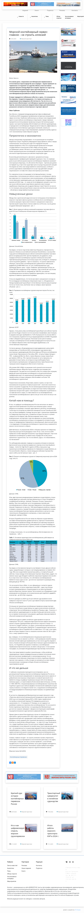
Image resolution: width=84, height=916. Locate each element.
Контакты (75, 10)
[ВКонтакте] (10, 763)
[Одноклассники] (13, 763)
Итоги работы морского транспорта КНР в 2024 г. (53, 830)
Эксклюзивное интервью (69, 17)
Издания (25, 10)
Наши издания (26, 868)
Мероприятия (11, 881)
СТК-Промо (77, 910)
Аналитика (10, 868)
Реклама (62, 10)
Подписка (50, 10)
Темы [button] (47, 16)
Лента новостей (12, 865)
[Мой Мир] (15, 763)
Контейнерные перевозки (18, 757)
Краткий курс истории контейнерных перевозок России (17, 798)
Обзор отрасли (59, 17)
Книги (37, 10)
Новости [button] (21, 16)
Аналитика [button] (35, 16)
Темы (9, 871)
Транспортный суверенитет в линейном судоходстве (53, 797)
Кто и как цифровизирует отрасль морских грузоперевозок (17, 830)
